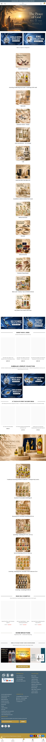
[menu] (1, 3)
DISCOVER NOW (31, 1)
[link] (2, 740)
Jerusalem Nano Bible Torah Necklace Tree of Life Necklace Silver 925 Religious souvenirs (8, 358)
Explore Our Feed (23, 666)
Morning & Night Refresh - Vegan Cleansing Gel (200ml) (23, 622)
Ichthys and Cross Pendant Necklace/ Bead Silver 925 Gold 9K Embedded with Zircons (38, 427)
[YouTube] (9, 726)
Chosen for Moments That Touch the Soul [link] (23, 334)
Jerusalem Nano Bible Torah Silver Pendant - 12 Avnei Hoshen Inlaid (23, 358)
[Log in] (41, 3)
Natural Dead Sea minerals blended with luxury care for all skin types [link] (23, 598)
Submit (23, 721)
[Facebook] (2, 726)
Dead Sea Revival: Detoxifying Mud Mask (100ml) (38, 622)
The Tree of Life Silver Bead (8, 426)
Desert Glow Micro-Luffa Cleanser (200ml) (8, 622)
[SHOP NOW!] (12, 39)
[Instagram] (5, 726)
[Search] (5, 3)
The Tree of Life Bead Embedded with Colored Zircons (23, 427)
